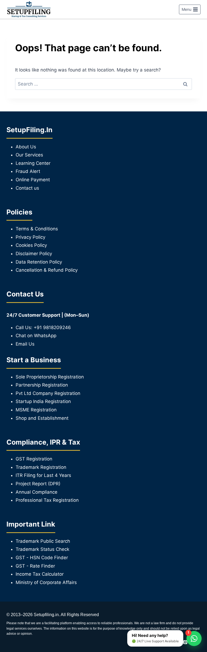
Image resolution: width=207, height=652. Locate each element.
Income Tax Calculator (40, 574)
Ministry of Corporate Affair (45, 582)
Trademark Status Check (42, 549)
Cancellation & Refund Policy (47, 270)
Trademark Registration (41, 467)
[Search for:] (103, 84)
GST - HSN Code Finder (42, 557)
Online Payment (33, 179)
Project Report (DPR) (38, 483)
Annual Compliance (36, 492)
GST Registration (34, 459)
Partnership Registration (42, 385)
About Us (26, 146)
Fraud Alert (28, 171)
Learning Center (33, 163)
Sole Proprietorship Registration (50, 377)
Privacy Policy (30, 237)
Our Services (29, 155)
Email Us (25, 344)
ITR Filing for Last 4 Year (42, 475)
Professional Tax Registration (47, 500)
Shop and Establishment (42, 418)
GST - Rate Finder (35, 566)
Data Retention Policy (39, 262)
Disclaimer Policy (34, 253)
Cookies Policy (31, 245)
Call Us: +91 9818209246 (43, 327)
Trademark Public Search (43, 541)
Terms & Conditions (37, 228)
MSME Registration (36, 409)
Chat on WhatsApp (36, 335)
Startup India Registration (43, 401)
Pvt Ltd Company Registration (48, 393)
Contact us (27, 188)
